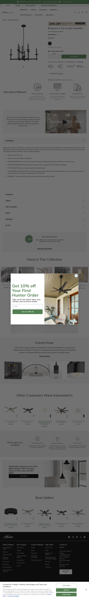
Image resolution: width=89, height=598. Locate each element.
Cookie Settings (66, 585)
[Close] (86, 589)
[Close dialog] (76, 275)
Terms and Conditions (13, 596)
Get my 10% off (28, 312)
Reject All (66, 590)
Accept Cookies (66, 594)
